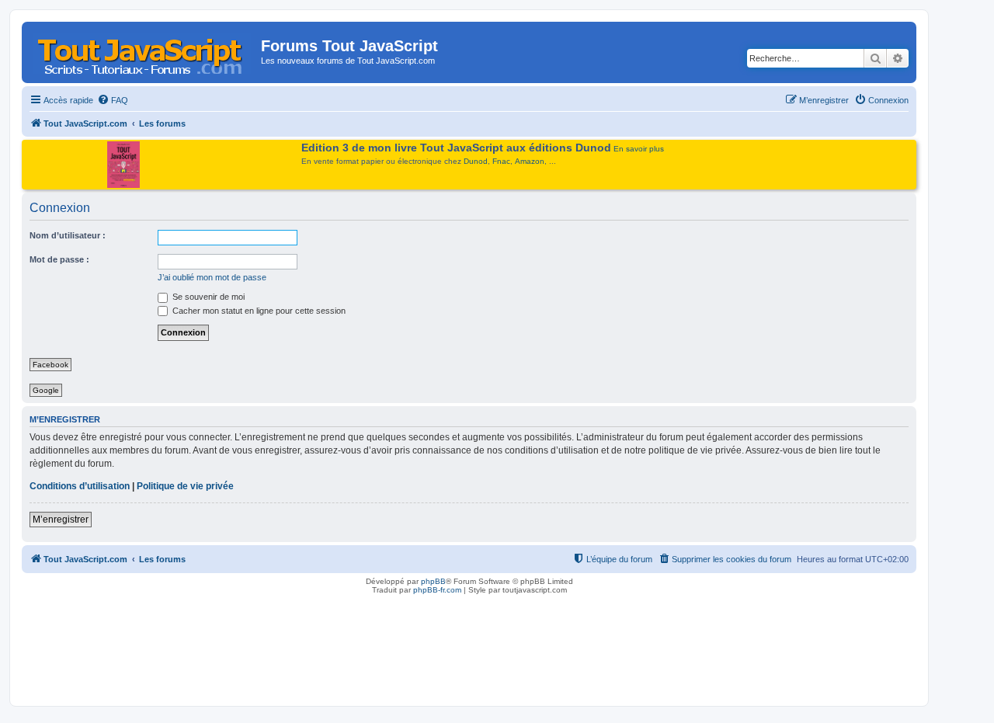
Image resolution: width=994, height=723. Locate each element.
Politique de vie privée (185, 486)
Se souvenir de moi (207, 296)
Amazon (529, 161)
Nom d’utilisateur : (68, 235)
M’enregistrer (61, 519)
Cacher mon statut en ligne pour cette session (258, 310)
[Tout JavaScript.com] (143, 50)
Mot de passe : (59, 259)
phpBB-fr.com (437, 590)
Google (46, 390)
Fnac (501, 161)
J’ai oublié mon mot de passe (212, 277)
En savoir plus (638, 148)
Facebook (50, 364)
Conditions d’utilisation (80, 486)
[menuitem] (112, 100)
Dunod (476, 161)
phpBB (433, 581)
